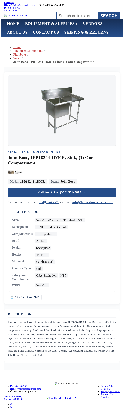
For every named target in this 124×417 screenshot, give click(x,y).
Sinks (17, 58)
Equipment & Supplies (28, 50)
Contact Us (106, 389)
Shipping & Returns (110, 391)
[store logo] (15, 15)
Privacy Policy (108, 386)
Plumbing (19, 54)
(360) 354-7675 (49, 202)
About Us (105, 397)
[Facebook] (11, 404)
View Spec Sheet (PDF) (27, 297)
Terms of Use (107, 394)
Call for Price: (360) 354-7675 (62, 192)
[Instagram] (11, 407)
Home (17, 47)
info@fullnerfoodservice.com (92, 202)
